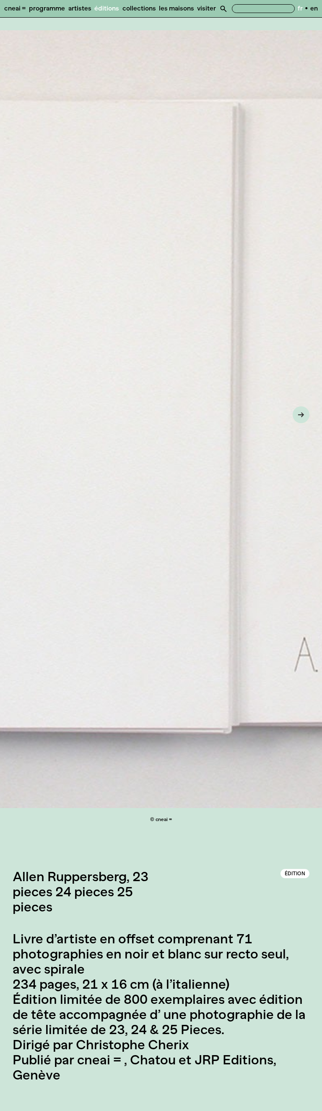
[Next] (301, 414)
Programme (47, 8)
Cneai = (15, 8)
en (314, 8)
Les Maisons (176, 8)
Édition (295, 874)
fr (300, 8)
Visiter (206, 8)
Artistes (79, 8)
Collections (139, 8)
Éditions (106, 8)
